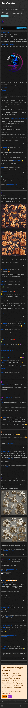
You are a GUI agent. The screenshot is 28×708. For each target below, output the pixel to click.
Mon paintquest (11, 443)
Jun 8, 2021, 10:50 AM (16, 360)
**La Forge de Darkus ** (7, 44)
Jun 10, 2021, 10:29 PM (16, 432)
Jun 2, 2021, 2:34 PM (15, 177)
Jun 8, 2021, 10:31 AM (15, 342)
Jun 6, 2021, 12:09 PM (19, 193)
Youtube (2, 167)
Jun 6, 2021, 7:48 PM (16, 323)
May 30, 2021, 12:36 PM (16, 147)
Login (9, 696)
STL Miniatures (5, 91)
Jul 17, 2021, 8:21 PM (15, 561)
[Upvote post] (23, 143)
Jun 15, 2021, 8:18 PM (19, 451)
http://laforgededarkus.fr (9, 139)
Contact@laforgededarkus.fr (19, 118)
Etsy (16, 184)
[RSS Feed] (2, 18)
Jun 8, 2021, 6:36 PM (19, 400)
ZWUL (4, 342)
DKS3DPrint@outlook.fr (12, 459)
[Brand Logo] (8, 3)
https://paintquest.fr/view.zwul (7, 350)
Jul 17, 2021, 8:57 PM (18, 607)
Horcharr (5, 147)
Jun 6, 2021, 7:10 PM (16, 294)
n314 (4, 382)
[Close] (25, 667)
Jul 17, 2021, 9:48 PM (15, 646)
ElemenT (5, 417)
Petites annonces (4, 16)
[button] (2, 706)
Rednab (4, 177)
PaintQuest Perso (4, 313)
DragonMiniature (10, 184)
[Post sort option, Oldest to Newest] (3, 28)
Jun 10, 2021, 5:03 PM (16, 417)
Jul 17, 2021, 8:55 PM (9, 582)
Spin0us (4, 432)
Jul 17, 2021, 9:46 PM (15, 627)
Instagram (3, 169)
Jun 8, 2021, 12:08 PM (14, 382)
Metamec (5, 294)
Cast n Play (4, 87)
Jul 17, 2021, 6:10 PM (18, 478)
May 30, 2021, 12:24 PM (10, 34)
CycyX (4, 580)
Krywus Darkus (6, 32)
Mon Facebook (4, 185)
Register (5, 696)
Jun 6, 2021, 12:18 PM (16, 269)
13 (25, 143)
